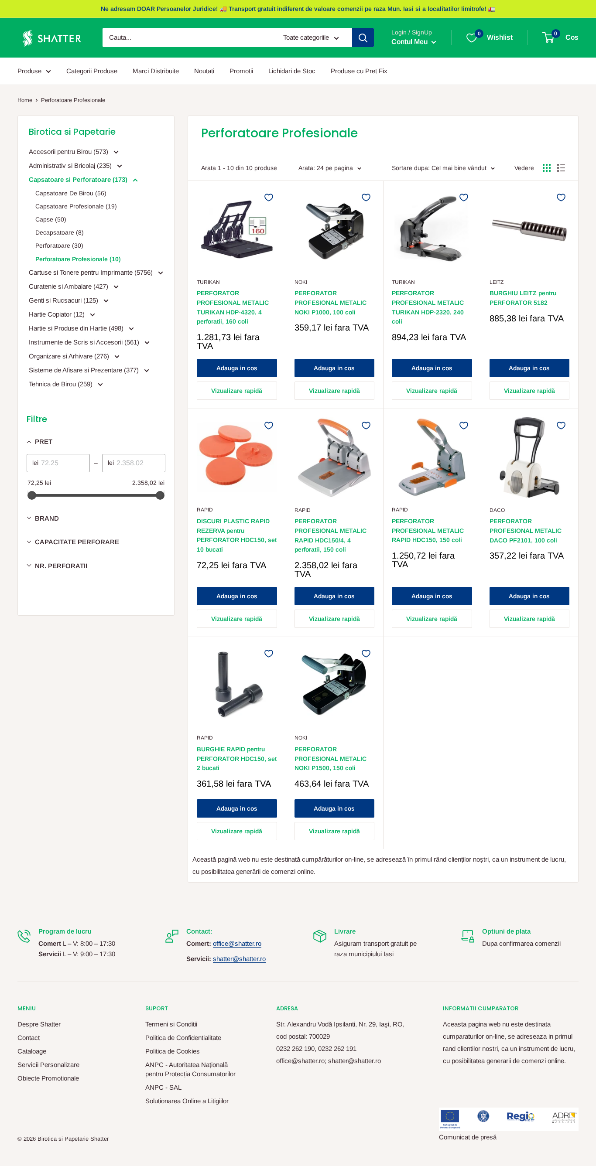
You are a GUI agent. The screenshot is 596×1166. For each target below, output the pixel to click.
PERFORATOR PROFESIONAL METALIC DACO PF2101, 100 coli (526, 530)
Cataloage (31, 1051)
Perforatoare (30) (59, 245)
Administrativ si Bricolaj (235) (71, 165)
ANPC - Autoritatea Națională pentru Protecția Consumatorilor (190, 1069)
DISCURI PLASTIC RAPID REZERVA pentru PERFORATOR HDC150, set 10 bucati (237, 535)
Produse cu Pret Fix (359, 71)
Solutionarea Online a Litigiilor (187, 1101)
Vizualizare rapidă (236, 390)
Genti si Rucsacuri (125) (64, 300)
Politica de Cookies (172, 1051)
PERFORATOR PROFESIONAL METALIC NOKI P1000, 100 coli (331, 302)
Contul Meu (410, 42)
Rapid (205, 510)
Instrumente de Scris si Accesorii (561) (85, 342)
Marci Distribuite (156, 71)
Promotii (241, 71)
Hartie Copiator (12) (57, 314)
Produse (29, 71)
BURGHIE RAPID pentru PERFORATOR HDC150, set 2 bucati (237, 758)
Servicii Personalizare (48, 1064)
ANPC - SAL (163, 1087)
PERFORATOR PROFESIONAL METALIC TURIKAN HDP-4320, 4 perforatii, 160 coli (233, 307)
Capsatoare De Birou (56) (70, 193)
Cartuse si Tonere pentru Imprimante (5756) (91, 272)
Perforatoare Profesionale (73, 100)
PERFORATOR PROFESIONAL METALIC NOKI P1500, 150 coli (331, 758)
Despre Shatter (39, 1024)
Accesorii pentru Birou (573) (69, 151)
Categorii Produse (91, 71)
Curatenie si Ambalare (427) (69, 286)
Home (24, 100)
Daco (497, 510)
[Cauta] (363, 38)
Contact (28, 1037)
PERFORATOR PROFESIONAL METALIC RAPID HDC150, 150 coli (428, 530)
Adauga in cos (236, 368)
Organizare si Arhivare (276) (70, 356)
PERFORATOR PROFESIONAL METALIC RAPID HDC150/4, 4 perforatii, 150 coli (331, 535)
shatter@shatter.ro (239, 958)
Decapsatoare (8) (59, 232)
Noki (301, 282)
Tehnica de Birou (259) (61, 384)
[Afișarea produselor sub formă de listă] (561, 168)
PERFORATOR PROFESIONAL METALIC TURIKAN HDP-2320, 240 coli (428, 307)
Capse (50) (50, 219)
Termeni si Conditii (171, 1024)
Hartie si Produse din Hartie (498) (77, 328)
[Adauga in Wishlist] (269, 197)
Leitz (497, 282)
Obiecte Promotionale (48, 1078)
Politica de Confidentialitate (183, 1037)
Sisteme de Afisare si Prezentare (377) (84, 370)
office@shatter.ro (237, 943)
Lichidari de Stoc (291, 71)
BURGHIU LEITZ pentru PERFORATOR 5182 (523, 298)
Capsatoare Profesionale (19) (76, 206)
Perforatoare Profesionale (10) (78, 259)
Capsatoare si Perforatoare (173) (79, 179)
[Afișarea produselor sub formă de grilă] (547, 168)
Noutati (204, 71)
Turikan (208, 282)
